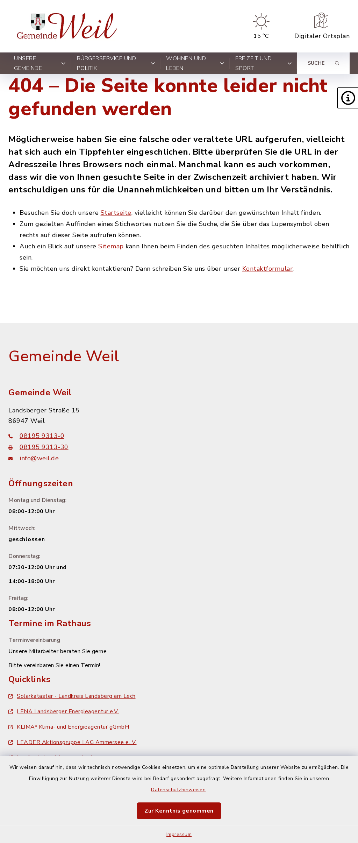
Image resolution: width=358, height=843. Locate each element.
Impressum (179, 834)
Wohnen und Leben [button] (186, 63)
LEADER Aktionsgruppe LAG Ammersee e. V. (77, 742)
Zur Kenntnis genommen (179, 811)
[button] (347, 97)
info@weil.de (39, 458)
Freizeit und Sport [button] (253, 63)
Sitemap (111, 246)
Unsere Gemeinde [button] (28, 63)
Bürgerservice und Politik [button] (106, 63)
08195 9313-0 (42, 436)
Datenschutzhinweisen (178, 789)
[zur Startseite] (68, 26)
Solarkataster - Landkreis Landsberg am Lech (76, 696)
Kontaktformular (267, 268)
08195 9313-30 (44, 447)
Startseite (116, 212)
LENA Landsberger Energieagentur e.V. (68, 711)
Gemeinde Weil (63, 356)
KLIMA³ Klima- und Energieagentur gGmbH (73, 727)
